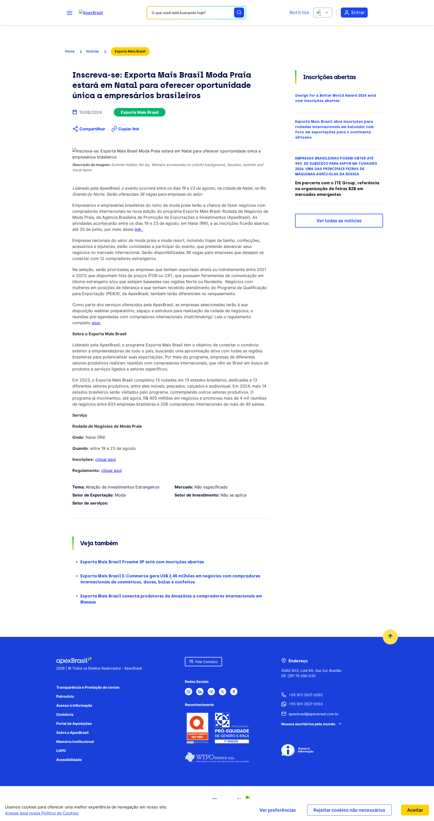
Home (70, 51)
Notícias (299, 12)
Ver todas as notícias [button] (339, 220)
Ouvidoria (64, 714)
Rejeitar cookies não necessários (349, 810)
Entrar (358, 12)
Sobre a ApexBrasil (72, 732)
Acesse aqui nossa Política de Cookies (41, 812)
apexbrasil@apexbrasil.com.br (314, 714)
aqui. (96, 322)
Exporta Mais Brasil (130, 51)
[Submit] (239, 13)
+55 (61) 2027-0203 (306, 704)
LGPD (61, 750)
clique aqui (105, 459)
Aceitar (415, 810)
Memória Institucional (75, 741)
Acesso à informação (74, 705)
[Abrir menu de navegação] (69, 12)
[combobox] (196, 12)
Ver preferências (277, 810)
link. (139, 229)
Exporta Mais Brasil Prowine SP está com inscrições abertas (142, 562)
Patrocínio (65, 696)
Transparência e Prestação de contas (88, 687)
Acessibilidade (69, 759)
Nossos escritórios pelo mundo (308, 724)
